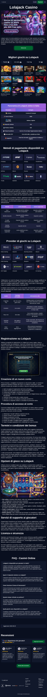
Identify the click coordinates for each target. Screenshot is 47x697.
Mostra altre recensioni (23, 665)
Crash (28, 62)
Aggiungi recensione (38, 641)
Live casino (16, 62)
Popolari (5, 62)
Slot (40, 62)
